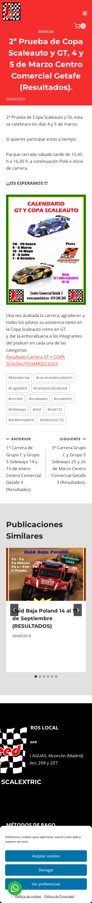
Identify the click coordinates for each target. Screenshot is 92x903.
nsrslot (15, 398)
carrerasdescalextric (54, 377)
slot (37, 409)
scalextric (63, 398)
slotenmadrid (21, 419)
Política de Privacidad (59, 896)
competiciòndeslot (50, 388)
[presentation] (46, 574)
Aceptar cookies (46, 855)
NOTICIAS (46, 32)
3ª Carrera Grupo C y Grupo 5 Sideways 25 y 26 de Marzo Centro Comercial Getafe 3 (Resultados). (68, 460)
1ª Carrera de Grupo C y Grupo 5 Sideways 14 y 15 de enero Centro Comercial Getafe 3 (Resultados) (23, 464)
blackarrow (19, 377)
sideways (17, 409)
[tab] (35, 676)
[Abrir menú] (84, 11)
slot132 (55, 409)
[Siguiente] (78, 610)
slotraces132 (52, 419)
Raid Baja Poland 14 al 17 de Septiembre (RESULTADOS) (45, 618)
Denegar (46, 869)
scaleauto (38, 398)
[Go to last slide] (14, 610)
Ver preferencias (46, 883)
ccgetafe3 (17, 388)
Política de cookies (28, 896)
